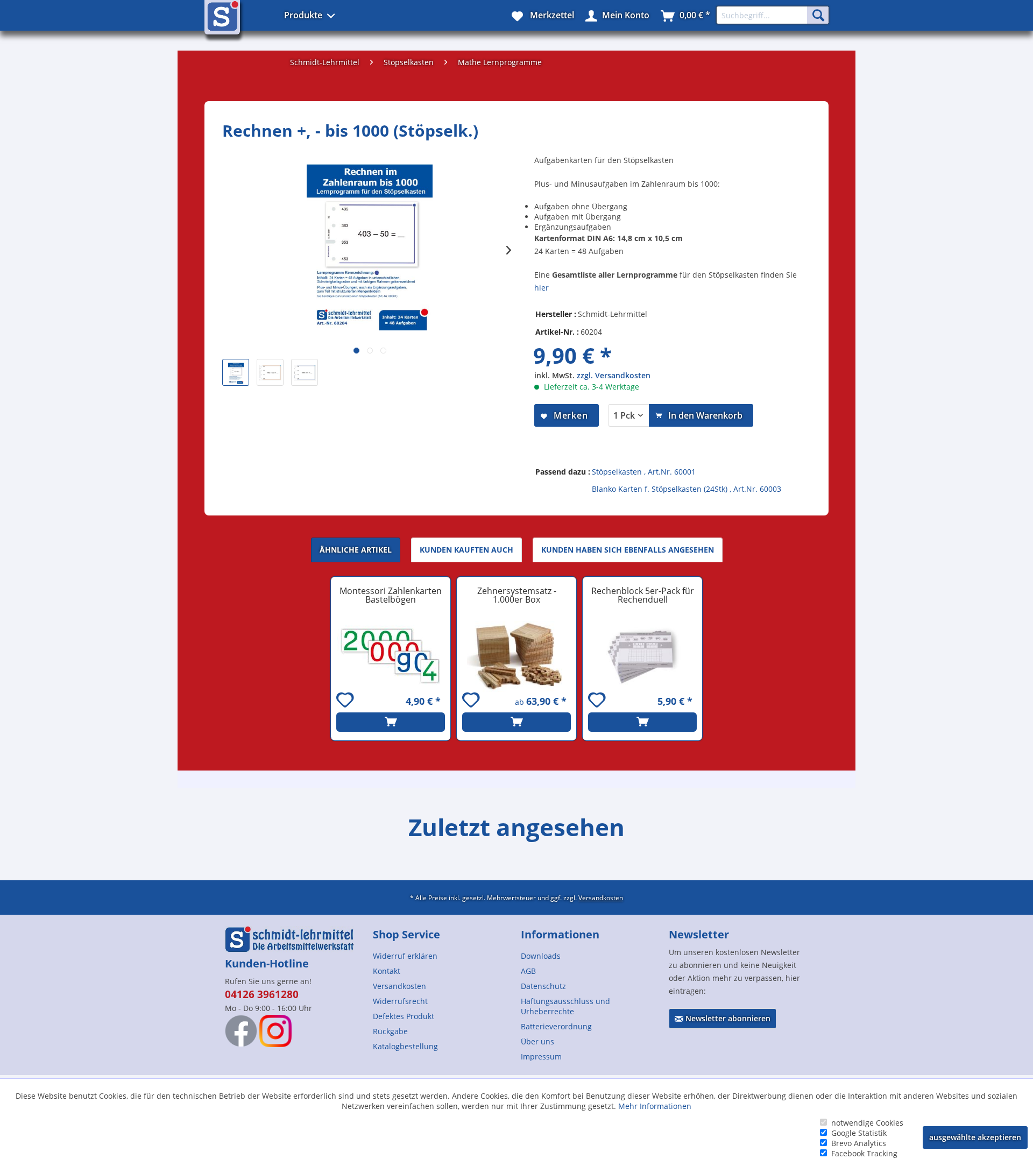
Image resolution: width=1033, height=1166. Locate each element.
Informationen (560, 934)
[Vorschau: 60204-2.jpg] (270, 372)
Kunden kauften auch (466, 550)
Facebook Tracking (864, 1153)
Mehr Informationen (654, 1106)
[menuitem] (442, 956)
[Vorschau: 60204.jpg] (304, 372)
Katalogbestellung (405, 1046)
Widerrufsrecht (400, 1001)
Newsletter (699, 934)
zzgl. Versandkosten (613, 375)
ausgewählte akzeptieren (975, 1137)
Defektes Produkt (403, 1016)
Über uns (537, 1041)
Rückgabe (390, 1031)
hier (541, 287)
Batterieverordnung (556, 1026)
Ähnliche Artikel (356, 550)
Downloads (541, 956)
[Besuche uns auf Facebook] (241, 1031)
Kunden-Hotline (267, 963)
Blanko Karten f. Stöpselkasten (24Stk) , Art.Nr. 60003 (686, 489)
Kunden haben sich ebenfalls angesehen (627, 550)
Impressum (541, 1056)
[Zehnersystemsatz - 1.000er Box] (516, 656)
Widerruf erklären (405, 956)
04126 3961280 (262, 994)
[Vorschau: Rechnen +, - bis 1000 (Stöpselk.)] (235, 372)
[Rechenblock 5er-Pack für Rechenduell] (642, 656)
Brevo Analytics (858, 1143)
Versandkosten (600, 897)
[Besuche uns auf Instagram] (275, 1031)
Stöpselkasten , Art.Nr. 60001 (644, 472)
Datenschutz (543, 986)
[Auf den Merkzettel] (346, 701)
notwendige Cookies (867, 1123)
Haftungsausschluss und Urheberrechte (565, 1006)
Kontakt (386, 971)
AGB (528, 971)
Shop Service (406, 934)
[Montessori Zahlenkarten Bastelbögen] (390, 656)
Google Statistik (859, 1133)
